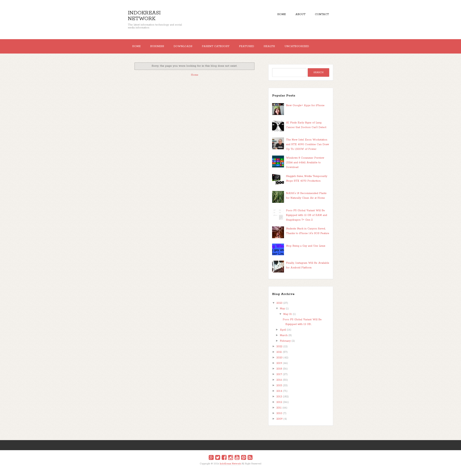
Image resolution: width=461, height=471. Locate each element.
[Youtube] (237, 458)
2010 (279, 413)
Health (269, 46)
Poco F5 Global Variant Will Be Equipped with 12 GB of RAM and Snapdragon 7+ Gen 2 (306, 215)
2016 (279, 380)
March (284, 335)
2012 (279, 402)
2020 (279, 357)
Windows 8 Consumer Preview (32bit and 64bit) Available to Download (305, 162)
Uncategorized (297, 46)
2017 (279, 374)
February (285, 341)
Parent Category (215, 46)
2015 (279, 385)
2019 (279, 363)
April (283, 329)
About (300, 14)
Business (157, 46)
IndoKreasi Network (144, 16)
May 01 (287, 314)
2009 (279, 419)
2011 (279, 407)
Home (281, 14)
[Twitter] (217, 458)
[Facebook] (224, 458)
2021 (279, 352)
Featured (246, 46)
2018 (279, 368)
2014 (279, 391)
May (282, 308)
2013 (279, 396)
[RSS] (250, 458)
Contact (322, 14)
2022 (279, 346)
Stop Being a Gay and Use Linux (305, 246)
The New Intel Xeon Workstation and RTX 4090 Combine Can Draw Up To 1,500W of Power (307, 144)
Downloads (183, 46)
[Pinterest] (243, 458)
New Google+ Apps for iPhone (305, 105)
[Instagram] (230, 458)
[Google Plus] (211, 458)
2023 (279, 303)
